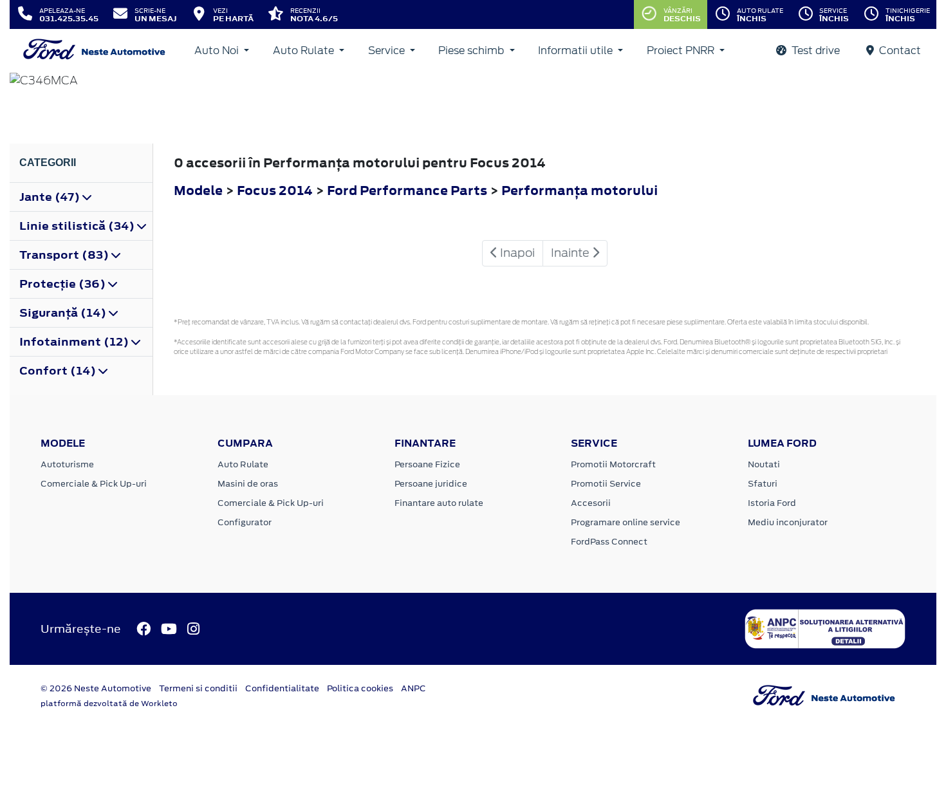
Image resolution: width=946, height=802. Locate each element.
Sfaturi (762, 484)
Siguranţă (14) (64, 313)
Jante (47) (50, 197)
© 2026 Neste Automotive (96, 688)
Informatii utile (576, 50)
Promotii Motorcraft (613, 464)
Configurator (245, 522)
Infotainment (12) (75, 342)
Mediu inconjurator (788, 522)
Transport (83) (65, 255)
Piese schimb (472, 50)
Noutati (764, 464)
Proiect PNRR (682, 50)
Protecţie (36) (63, 284)
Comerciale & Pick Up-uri (94, 484)
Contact (898, 50)
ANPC (413, 688)
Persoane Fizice (427, 464)
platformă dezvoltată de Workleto (109, 703)
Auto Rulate (305, 50)
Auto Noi (217, 50)
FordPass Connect (609, 542)
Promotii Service (606, 484)
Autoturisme (67, 464)
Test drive (814, 50)
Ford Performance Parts (408, 190)
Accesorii (591, 503)
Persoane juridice (430, 484)
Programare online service (625, 522)
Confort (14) (58, 370)
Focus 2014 (275, 190)
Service (387, 50)
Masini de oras (248, 484)
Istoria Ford (772, 503)
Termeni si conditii (198, 688)
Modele (198, 190)
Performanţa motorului (579, 190)
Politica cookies (360, 688)
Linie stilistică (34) (78, 226)
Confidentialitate (282, 688)
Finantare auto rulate (438, 503)
